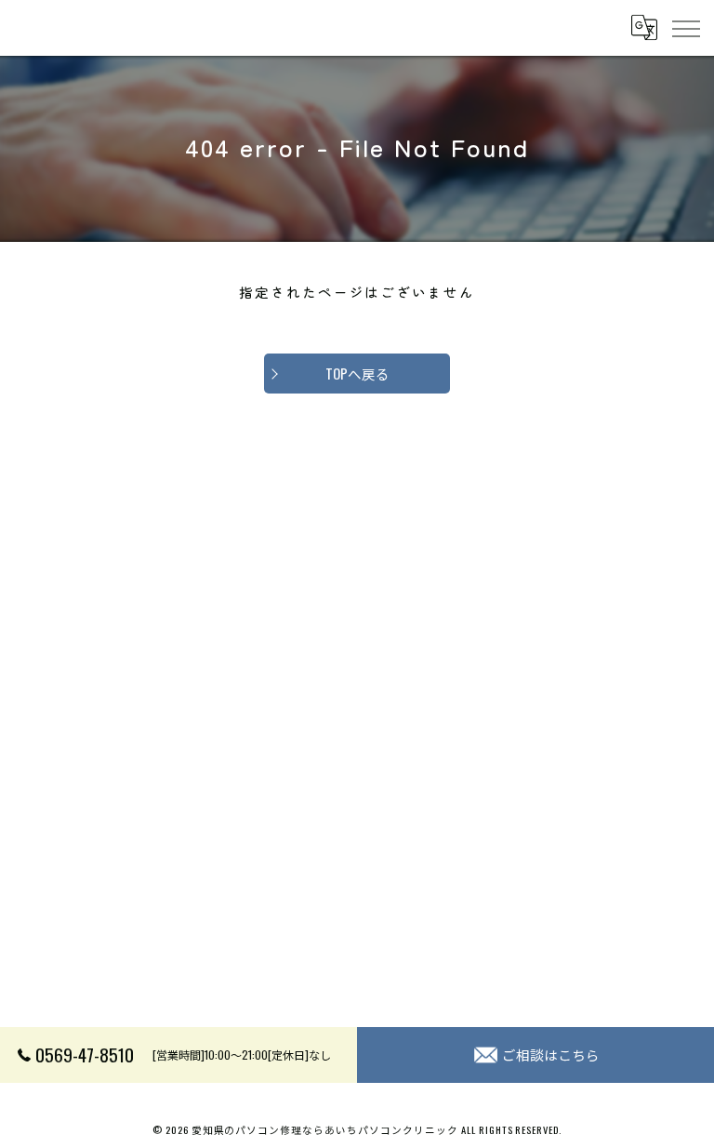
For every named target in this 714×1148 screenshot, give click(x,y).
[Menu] (685, 27)
